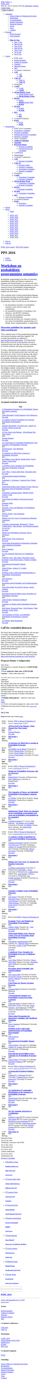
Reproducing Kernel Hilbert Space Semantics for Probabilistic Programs (22, 1055)
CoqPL (21, 88)
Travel (12, 26)
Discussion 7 (13, 909)
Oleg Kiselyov (7, 579)
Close (3, 702)
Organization (9, 126)
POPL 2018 (14, 233)
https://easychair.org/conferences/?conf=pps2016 (18, 656)
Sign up (8, 243)
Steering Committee (21, 137)
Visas (12, 28)
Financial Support (16, 24)
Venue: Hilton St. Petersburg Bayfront (23, 16)
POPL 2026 (14, 217)
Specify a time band (28, 698)
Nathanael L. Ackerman (10, 480)
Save (2, 700)
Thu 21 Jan (18, 50)
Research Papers (20, 66)
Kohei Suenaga (20, 415)
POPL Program (15, 34)
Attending (8, 14)
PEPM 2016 (5, 1342)
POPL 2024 (14, 221)
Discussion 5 (13, 855)
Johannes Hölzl (7, 503)
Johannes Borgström (9, 426)
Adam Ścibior (7, 568)
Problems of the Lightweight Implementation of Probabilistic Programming (18, 574)
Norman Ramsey (8, 438)
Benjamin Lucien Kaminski (18, 1121)
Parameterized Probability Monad (13, 564)
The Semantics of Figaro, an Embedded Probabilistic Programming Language (16, 616)
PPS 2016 (19, 247)
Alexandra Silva (30, 472)
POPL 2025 (14, 219)
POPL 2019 (14, 231)
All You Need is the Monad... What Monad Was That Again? (21, 727)
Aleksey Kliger (7, 514)
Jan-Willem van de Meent (11, 459)
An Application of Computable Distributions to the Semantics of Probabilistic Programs (19, 444)
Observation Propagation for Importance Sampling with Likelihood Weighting (19, 544)
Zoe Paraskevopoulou (30, 526)
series (12, 247)
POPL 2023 (14, 223)
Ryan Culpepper (7, 549)
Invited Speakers (20, 60)
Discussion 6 (13, 884)
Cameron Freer (25, 480)
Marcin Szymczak (14, 428)
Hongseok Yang (16, 608)
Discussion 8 (13, 1084)
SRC (16, 68)
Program (8, 32)
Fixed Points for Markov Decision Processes (17, 499)
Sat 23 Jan (17, 54)
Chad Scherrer (17, 768)
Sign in (7, 241)
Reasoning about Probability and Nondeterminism (19, 583)
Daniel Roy (12, 1079)
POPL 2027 (14, 215)
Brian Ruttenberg (17, 621)
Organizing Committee (22, 131)
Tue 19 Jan (18, 46)
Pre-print (5, 417)
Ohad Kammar (13, 903)
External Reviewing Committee (25, 135)
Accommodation (15, 20)
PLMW (21, 108)
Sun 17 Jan (18, 42)
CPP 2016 (4, 1328)
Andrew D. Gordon (19, 568)
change (21, 716)
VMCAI (22, 80)
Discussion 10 (13, 1132)
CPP (20, 74)
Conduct (13, 30)
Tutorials (17, 64)
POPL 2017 (14, 235)
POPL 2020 (14, 229)
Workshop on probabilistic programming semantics (19, 270)
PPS (20, 114)
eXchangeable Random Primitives (14, 476)
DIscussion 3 (13, 786)
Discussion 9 (13, 1105)
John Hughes (17, 526)
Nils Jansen (18, 558)
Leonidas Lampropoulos (10, 524)
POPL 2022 (14, 225)
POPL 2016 (5, 247)
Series (12, 211)
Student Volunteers (16, 22)
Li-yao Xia (6, 528)
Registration (14, 18)
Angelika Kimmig (14, 821)
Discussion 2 (13, 760)
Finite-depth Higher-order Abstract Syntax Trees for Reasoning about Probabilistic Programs (20, 488)
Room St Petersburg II (27, 721)
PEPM (21, 100)
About (7, 258)
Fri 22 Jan (17, 52)
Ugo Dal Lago (22, 426)
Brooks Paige (25, 459)
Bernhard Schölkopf (20, 600)
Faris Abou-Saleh (8, 587)
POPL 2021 (14, 227)
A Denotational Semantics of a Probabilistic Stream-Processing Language (20, 998)
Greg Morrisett (18, 449)
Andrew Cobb (7, 495)
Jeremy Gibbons (14, 979)
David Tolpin (19, 753)
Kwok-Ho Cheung (21, 587)
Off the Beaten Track (26, 94)
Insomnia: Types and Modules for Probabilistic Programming (21, 922)
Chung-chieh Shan (17, 472)
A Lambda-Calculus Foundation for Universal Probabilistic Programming (18, 421)
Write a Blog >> (6, 2)
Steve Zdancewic (18, 539)
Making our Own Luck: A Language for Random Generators (23, 863)
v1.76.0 (21, 1300)
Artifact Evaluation (21, 62)
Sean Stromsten (18, 514)
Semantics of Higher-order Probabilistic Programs (19, 604)
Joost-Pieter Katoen (16, 560)
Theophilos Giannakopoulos (12, 493)
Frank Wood (11, 461)
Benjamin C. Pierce (27, 524)
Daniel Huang (7, 449)
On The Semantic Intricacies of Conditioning (17, 554)
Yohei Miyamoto (8, 415)
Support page (5, 1302)
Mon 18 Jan (18, 44)
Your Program (15, 36)
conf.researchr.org (11, 1300)
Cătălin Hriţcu (7, 526)
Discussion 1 (13, 737)
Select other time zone (17, 673)
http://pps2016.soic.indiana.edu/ (12, 340)
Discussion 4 (13, 805)
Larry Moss (6, 472)
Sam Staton (6, 608)
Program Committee (21, 133)
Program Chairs (24, 165)
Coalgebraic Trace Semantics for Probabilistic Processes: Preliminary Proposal (18, 467)
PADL (21, 122)
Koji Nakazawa (31, 415)
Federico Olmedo (30, 560)
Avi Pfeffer (6, 621)
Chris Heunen (28, 608)
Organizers (22, 203)
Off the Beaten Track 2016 (10, 1340)
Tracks (7, 56)
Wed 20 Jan (18, 48)
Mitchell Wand (28, 493)
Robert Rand (6, 539)
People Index (18, 155)
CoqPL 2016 (5, 1338)
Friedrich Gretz (7, 558)
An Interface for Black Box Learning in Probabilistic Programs (16, 454)
